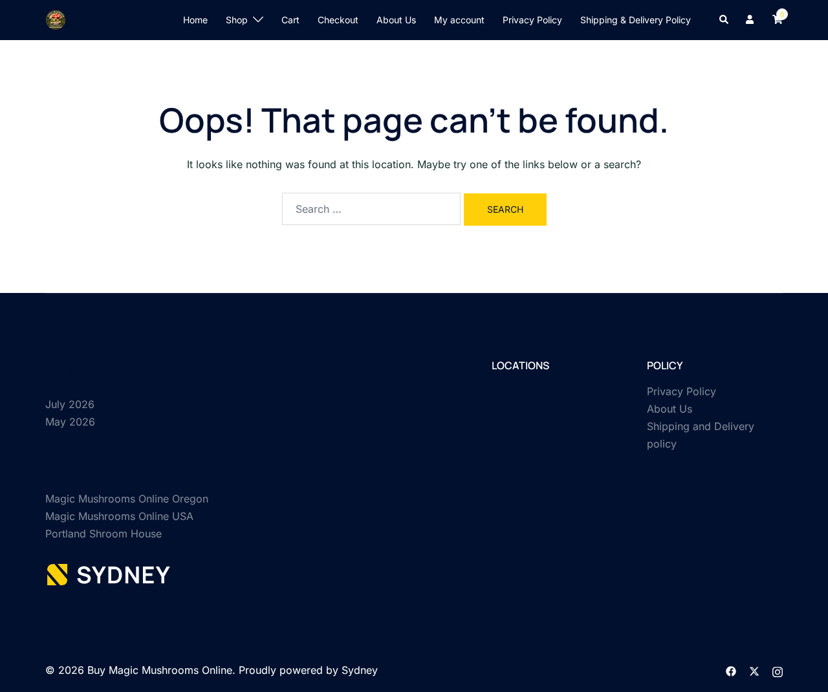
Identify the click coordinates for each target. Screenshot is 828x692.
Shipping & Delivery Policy (635, 19)
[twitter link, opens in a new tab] (754, 670)
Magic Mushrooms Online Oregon (126, 498)
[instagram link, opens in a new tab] (777, 670)
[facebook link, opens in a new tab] (731, 670)
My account (459, 19)
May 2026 (70, 421)
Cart (290, 19)
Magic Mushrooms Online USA (119, 516)
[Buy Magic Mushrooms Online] (55, 18)
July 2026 (69, 404)
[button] (724, 20)
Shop (237, 19)
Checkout (338, 19)
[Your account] (751, 20)
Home (195, 19)
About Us (396, 19)
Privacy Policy (532, 19)
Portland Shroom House (103, 533)
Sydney (360, 670)
